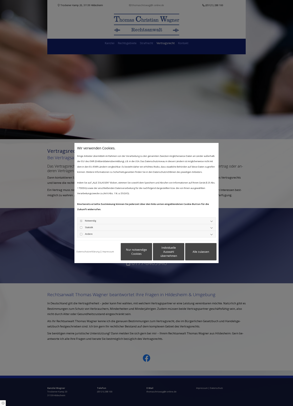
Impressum (108, 251)
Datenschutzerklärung (88, 251)
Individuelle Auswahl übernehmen (168, 252)
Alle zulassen (201, 252)
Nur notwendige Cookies (136, 252)
